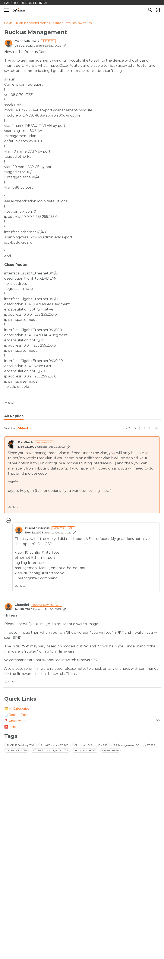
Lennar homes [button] (85, 750)
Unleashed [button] (110, 750)
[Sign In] (158, 10)
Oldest (23, 428)
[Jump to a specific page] (156, 428)
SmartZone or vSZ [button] (54, 745)
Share (9, 403)
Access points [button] (16, 750)
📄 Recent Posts (16, 715)
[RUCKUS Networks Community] (19, 10)
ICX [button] (103, 745)
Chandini (22, 605)
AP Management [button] (126, 745)
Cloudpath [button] (83, 745)
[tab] (14, 416)
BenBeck (25, 442)
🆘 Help (10, 727)
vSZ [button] (150, 745)
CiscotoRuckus (27, 41)
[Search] (150, 10)
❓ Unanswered (82, 721)
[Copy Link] (64, 46)
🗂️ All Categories (16, 709)
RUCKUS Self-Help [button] (20, 745)
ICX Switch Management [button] (50, 750)
